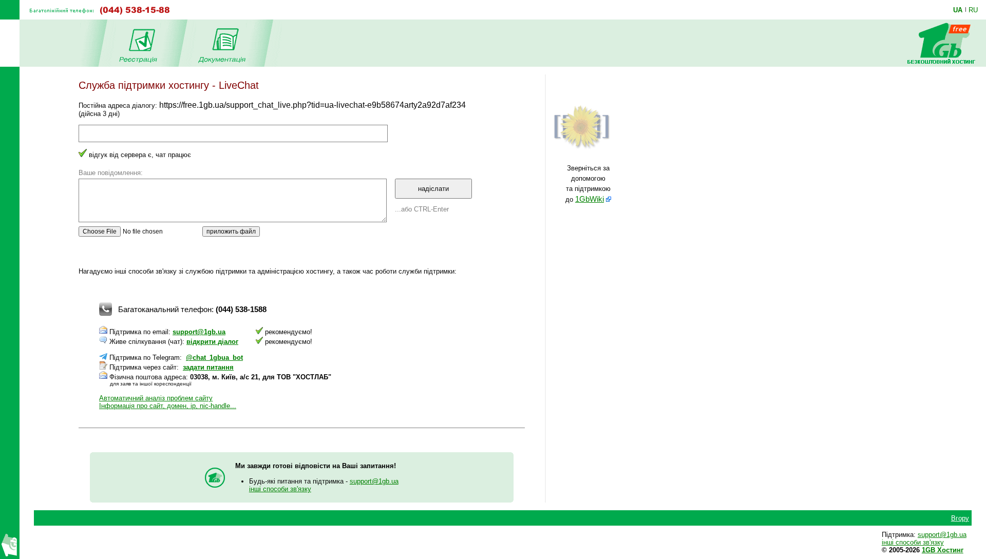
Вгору (960, 518)
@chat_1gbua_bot (214, 357)
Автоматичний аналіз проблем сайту (156, 398)
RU (973, 9)
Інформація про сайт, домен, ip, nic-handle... (167, 406)
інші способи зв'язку (280, 489)
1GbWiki (589, 199)
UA (957, 9)
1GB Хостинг (942, 550)
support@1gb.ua (199, 332)
